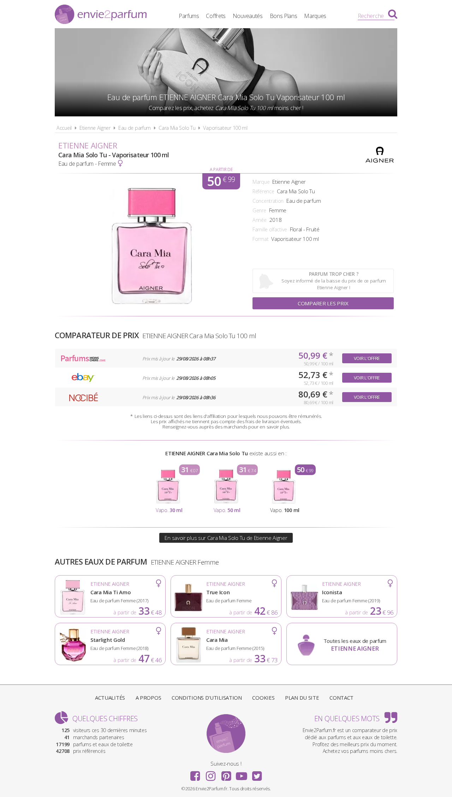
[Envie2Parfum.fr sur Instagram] (210, 773)
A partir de (221, 169)
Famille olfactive (269, 229)
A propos (148, 697)
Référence (263, 191)
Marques (315, 16)
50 (221, 181)
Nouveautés (248, 16)
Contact (341, 697)
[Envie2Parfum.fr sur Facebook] (195, 773)
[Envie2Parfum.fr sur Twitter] (256, 773)
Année (259, 220)
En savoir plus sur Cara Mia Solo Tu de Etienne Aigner (226, 537)
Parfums (189, 16)
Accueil (64, 127)
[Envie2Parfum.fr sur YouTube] (241, 773)
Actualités (110, 697)
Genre (259, 210)
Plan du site (302, 697)
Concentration (268, 200)
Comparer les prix (323, 303)
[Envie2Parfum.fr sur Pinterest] (226, 773)
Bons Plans (283, 16)
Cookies (263, 697)
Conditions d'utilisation (207, 697)
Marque (260, 181)
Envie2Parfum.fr (101, 15)
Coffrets (216, 16)
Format (260, 239)
